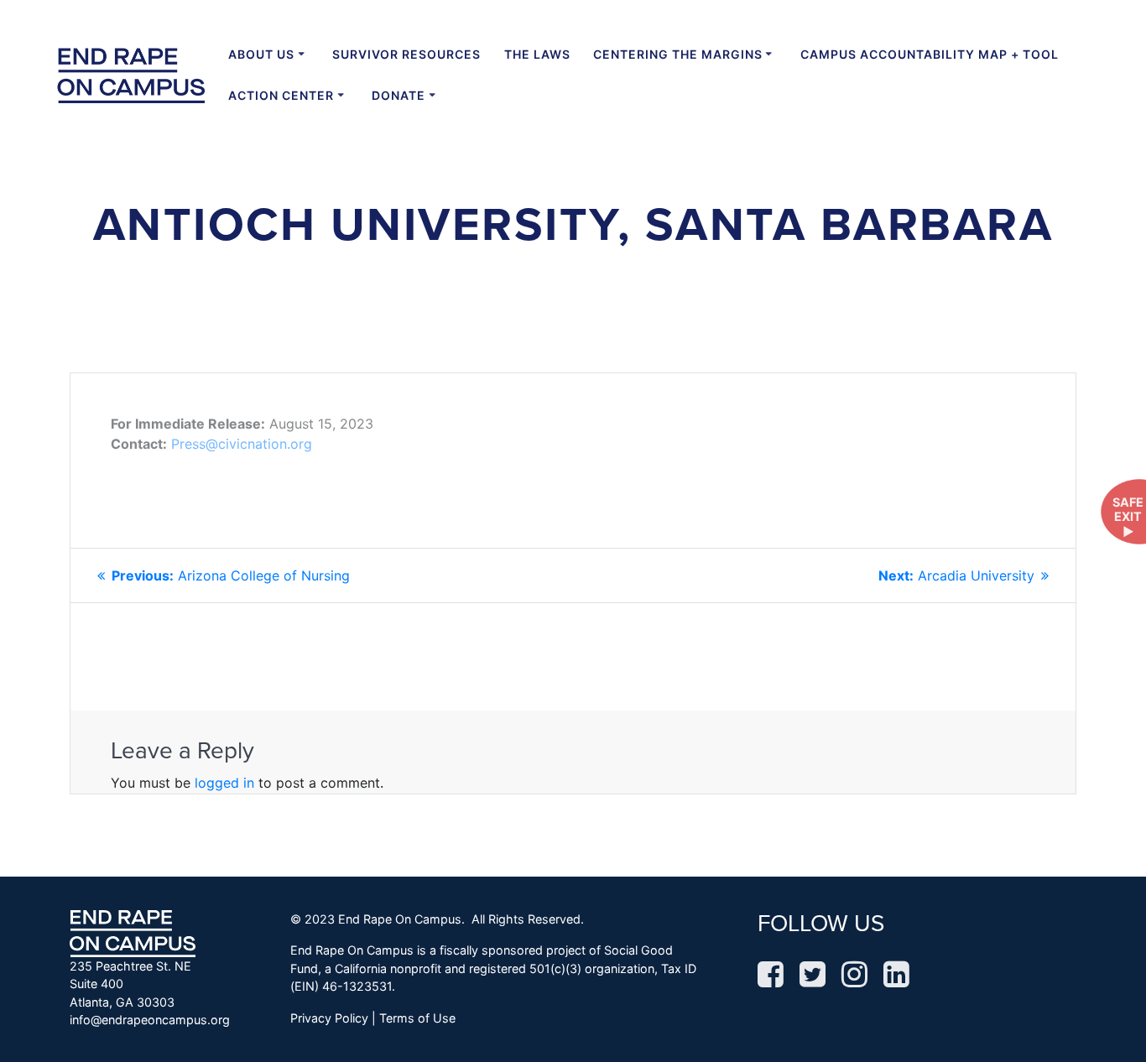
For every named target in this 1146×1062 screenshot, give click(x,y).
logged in (224, 782)
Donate (398, 95)
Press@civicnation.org (241, 443)
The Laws (537, 54)
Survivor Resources (406, 54)
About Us (261, 54)
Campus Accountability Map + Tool (929, 54)
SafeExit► (1127, 517)
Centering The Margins (678, 54)
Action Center (281, 95)
